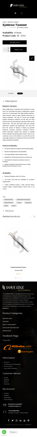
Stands (6, 205)
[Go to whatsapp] (4, 432)
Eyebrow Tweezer (13, 22)
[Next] (34, 216)
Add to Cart (18, 49)
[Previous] (31, 216)
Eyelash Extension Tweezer (18, 267)
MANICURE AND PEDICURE (11, 327)
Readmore (6, 308)
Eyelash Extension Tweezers (23, 199)
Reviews (9, 211)
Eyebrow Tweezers (9, 202)
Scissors (19, 202)
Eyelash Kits (28, 202)
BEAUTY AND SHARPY (9, 324)
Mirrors (14, 205)
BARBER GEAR (7, 330)
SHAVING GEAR (7, 318)
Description (11, 101)
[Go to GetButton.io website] (4, 435)
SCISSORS (6, 321)
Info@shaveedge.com (14, 406)
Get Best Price (15, 42)
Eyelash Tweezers (9, 199)
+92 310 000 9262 (13, 410)
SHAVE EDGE (28, 424)
